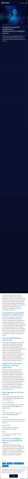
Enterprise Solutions (18, 463)
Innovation (5, 465)
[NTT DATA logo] (5, 3)
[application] (14, 473)
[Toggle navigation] (26, 3)
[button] (21, 3)
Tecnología (9, 463)
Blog (4, 463)
